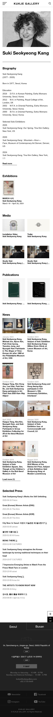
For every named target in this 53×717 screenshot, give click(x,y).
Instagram (15, 701)
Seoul (13, 626)
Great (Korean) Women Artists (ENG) (18, 505)
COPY (26, 651)
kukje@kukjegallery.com (26, 679)
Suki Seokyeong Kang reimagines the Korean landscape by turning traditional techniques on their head (25, 552)
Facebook (41, 694)
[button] (14, 230)
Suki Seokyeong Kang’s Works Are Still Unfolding (24, 497)
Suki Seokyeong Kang (12, 577)
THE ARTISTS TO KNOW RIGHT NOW (19, 585)
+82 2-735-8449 (26, 681)
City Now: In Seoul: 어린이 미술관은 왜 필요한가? (24, 523)
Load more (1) (9, 479)
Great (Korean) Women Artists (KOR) (18, 514)
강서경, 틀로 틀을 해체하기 (14, 594)
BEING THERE (9, 541)
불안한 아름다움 (9, 532)
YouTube (41, 701)
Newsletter (15, 694)
